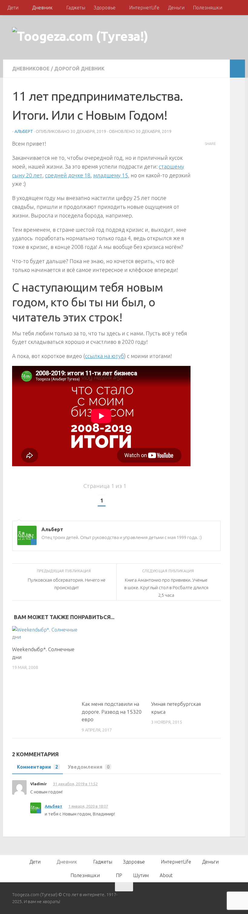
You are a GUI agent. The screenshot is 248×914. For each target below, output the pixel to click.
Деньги (176, 7)
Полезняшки (207, 7)
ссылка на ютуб (104, 356)
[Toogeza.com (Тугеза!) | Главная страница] (80, 37)
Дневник (42, 7)
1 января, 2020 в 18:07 (88, 806)
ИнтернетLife (144, 7)
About (166, 875)
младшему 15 (110, 175)
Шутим (141, 875)
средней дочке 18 (67, 175)
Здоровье (105, 7)
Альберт (24, 131)
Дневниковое (31, 68)
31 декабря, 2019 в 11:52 (75, 784)
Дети (12, 7)
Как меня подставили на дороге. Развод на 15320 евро (112, 711)
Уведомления (88, 767)
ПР (119, 875)
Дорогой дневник (79, 68)
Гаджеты (75, 7)
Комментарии (37, 767)
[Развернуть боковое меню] (237, 69)
